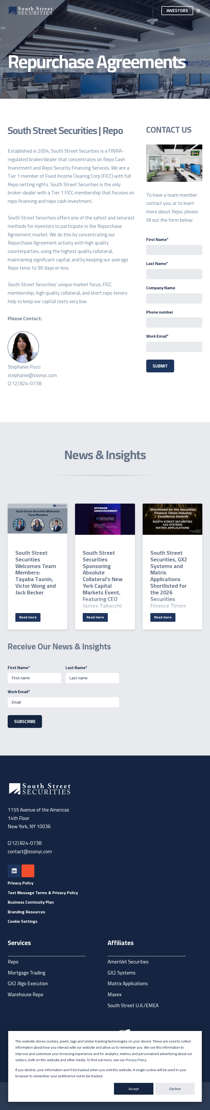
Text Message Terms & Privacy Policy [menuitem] (43, 892)
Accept (134, 1088)
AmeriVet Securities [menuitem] (128, 961)
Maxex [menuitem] (115, 994)
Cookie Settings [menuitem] (22, 921)
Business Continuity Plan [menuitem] (31, 902)
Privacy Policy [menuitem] (20, 883)
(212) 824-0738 (24, 843)
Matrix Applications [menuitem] (128, 983)
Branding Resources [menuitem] (26, 912)
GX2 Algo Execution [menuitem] (28, 983)
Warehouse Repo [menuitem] (25, 994)
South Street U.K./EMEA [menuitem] (133, 1005)
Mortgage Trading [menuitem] (26, 972)
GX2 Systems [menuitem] (121, 972)
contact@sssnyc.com (30, 851)
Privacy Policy (136, 1060)
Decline (175, 1088)
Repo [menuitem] (13, 961)
